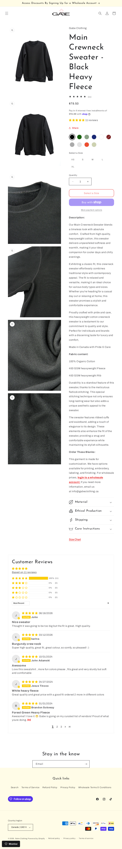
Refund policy (54, 838)
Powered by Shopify (36, 838)
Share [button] (75, 128)
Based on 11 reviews (24, 572)
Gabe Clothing (21, 838)
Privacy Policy (67, 787)
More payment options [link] (91, 210)
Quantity (73, 175)
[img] (30, 613)
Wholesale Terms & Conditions (94, 787)
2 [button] (57, 726)
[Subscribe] (85, 764)
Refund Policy (49, 787)
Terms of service (86, 838)
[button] (6, 13)
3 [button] (61, 726)
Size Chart (75, 539)
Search (15, 787)
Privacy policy (69, 838)
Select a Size (76, 153)
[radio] (72, 137)
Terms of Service (30, 787)
